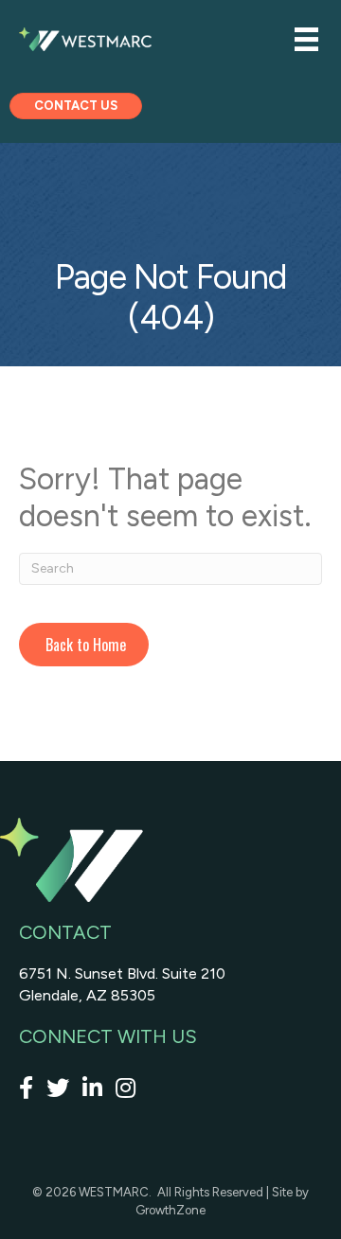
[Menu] (306, 39)
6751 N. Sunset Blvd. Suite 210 (122, 973)
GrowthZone (170, 1210)
